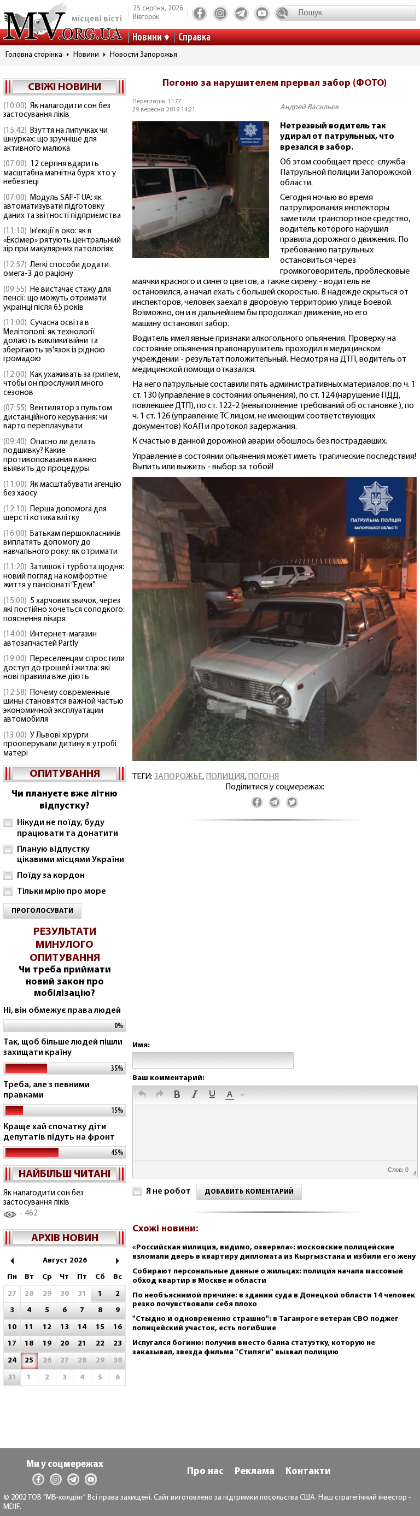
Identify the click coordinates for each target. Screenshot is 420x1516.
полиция (225, 776)
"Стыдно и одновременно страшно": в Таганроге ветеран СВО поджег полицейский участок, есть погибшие (265, 1323)
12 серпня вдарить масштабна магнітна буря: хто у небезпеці (59, 173)
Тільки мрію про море (61, 891)
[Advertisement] (274, 941)
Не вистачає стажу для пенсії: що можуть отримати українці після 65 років (57, 299)
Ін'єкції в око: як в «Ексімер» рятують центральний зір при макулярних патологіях (62, 240)
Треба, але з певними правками (46, 1090)
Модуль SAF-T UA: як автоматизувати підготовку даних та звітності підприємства (62, 207)
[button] (142, 1095)
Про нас (205, 1472)
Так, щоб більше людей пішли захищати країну (62, 1047)
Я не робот (168, 1191)
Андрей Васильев (309, 107)
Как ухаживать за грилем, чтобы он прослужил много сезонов (61, 384)
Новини (147, 37)
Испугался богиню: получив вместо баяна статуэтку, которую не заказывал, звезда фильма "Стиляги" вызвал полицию (253, 1347)
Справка (194, 37)
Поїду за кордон (51, 875)
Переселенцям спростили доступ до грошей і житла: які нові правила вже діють (64, 668)
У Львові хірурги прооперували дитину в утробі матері (59, 745)
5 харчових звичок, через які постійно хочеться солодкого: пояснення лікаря (64, 610)
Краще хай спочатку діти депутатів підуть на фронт (59, 1132)
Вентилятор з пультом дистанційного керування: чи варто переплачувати (57, 417)
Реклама (255, 1472)
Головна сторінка (33, 55)
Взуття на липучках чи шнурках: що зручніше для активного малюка (55, 140)
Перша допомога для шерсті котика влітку (55, 514)
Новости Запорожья (143, 55)
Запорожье (178, 776)
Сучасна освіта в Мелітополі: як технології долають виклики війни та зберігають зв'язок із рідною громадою (54, 341)
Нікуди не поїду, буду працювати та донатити (67, 827)
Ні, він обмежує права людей (62, 1010)
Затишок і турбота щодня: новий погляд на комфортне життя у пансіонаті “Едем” (63, 576)
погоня (263, 776)
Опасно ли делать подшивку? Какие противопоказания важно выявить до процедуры (50, 456)
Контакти (308, 1472)
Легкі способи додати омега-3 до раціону (56, 270)
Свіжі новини (64, 87)
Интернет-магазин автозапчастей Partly (50, 639)
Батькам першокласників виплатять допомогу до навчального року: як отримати (62, 543)
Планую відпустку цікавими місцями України (70, 854)
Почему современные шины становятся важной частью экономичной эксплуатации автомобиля (63, 706)
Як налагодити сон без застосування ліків (56, 111)
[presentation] (142, 1095)
